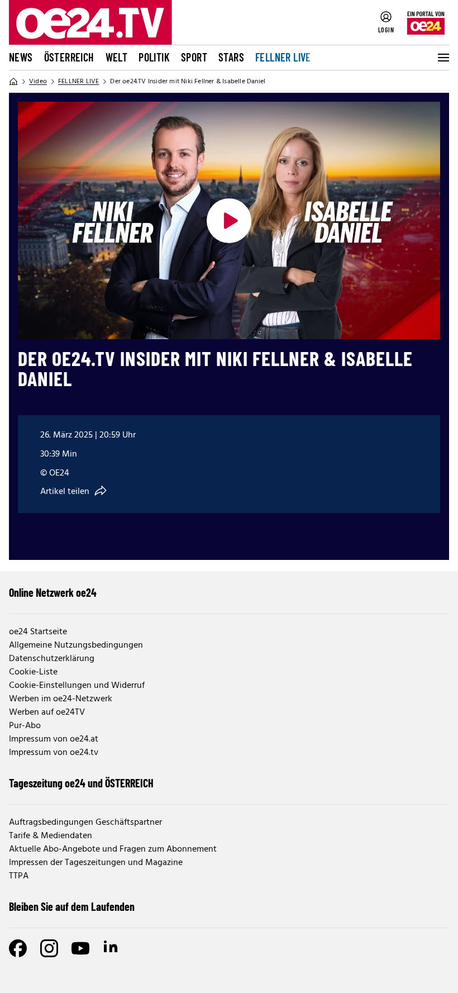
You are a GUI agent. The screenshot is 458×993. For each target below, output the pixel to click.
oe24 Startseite (38, 632)
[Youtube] (80, 948)
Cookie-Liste (33, 672)
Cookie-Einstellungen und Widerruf (77, 685)
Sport (194, 57)
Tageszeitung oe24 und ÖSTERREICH (81, 783)
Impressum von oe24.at (53, 739)
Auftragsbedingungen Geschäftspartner (85, 822)
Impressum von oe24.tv (53, 752)
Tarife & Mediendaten (50, 836)
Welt (117, 57)
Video (38, 81)
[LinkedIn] (112, 948)
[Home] (13, 81)
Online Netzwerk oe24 (53, 592)
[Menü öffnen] (442, 57)
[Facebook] (18, 948)
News (21, 57)
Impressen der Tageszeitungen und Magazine (96, 863)
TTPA (18, 876)
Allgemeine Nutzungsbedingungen (76, 645)
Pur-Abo (25, 726)
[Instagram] (49, 948)
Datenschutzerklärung (51, 659)
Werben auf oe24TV (47, 712)
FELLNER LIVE (283, 57)
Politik (154, 57)
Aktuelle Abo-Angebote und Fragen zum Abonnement (113, 849)
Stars (231, 57)
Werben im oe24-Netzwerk (60, 699)
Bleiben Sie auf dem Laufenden (72, 906)
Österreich (69, 57)
